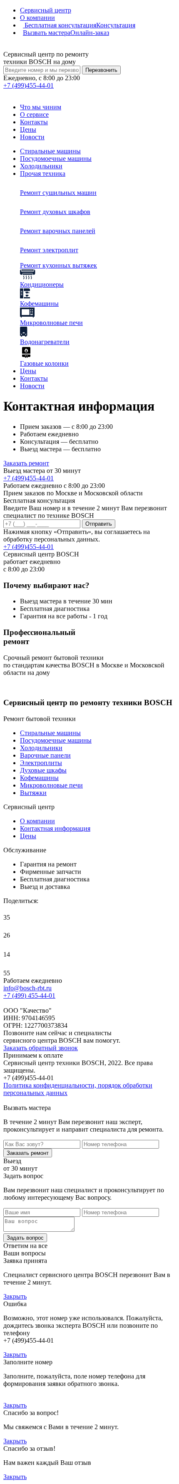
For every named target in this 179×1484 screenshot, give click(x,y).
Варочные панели (45, 755)
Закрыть (15, 1296)
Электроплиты (41, 762)
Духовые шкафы (43, 770)
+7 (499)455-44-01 (28, 478)
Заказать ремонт (26, 463)
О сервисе (34, 114)
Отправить (98, 524)
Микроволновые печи (51, 785)
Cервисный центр (45, 10)
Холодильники (41, 166)
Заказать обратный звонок (40, 1047)
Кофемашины (39, 777)
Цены (28, 129)
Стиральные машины (50, 151)
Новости (32, 136)
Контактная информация (55, 828)
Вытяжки (33, 792)
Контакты (34, 122)
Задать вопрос (25, 1238)
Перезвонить (101, 70)
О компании (37, 17)
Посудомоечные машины (56, 158)
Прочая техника (42, 173)
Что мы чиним (40, 107)
